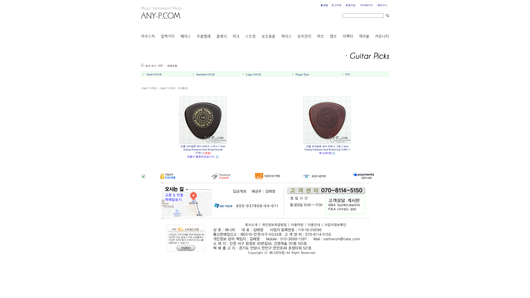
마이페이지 (366, 5)
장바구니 (382, 5)
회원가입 (350, 5)
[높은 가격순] (149, 88)
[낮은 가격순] (167, 88)
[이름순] (183, 88)
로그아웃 (336, 5)
